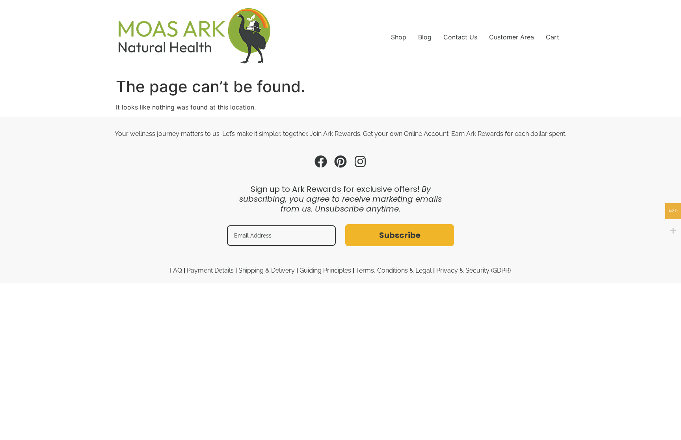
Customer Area (511, 37)
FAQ (176, 270)
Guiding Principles (325, 270)
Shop (398, 37)
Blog (425, 37)
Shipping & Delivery (266, 270)
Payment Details (210, 270)
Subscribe (400, 235)
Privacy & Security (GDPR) (473, 270)
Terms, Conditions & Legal (394, 270)
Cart (552, 37)
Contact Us (460, 37)
